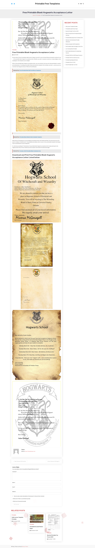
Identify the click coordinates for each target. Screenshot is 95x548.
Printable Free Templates (47, 3)
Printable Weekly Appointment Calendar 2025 (74, 37)
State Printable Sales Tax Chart (71, 64)
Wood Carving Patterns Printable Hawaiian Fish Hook (73, 34)
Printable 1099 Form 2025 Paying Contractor (74, 55)
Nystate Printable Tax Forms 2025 (72, 31)
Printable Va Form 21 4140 (70, 62)
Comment (14, 471)
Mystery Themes (25, 546)
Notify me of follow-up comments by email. (21, 498)
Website (14, 491)
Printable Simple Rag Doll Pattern (72, 60)
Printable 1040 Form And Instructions (72, 57)
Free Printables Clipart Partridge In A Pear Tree (74, 46)
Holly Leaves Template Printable (71, 26)
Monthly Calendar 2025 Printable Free (73, 44)
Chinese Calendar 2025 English (53, 461)
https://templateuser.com (30, 451)
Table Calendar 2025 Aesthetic (20, 461)
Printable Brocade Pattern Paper (72, 28)
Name (13, 482)
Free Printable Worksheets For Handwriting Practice (73, 52)
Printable (14, 49)
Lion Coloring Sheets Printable (71, 48)
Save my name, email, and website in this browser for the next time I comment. (29, 496)
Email (13, 487)
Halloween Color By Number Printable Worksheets (72, 41)
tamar (23, 449)
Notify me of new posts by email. (19, 501)
